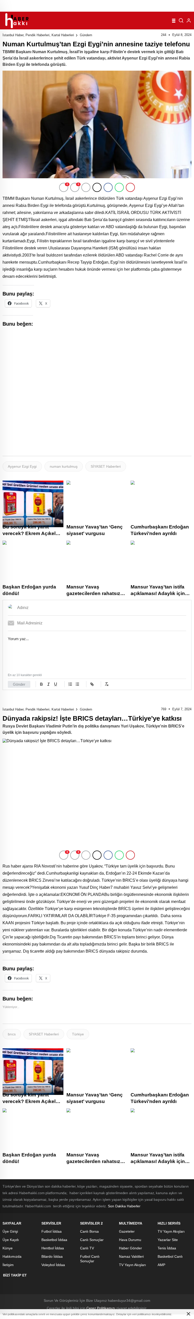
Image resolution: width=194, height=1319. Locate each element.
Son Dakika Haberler (124, 1206)
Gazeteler (127, 1231)
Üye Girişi (10, 1231)
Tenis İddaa (167, 1248)
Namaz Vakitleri (131, 1256)
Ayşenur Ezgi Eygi (22, 466)
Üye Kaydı (11, 1240)
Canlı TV (87, 1248)
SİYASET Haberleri (106, 466)
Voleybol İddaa (53, 1265)
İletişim (8, 1265)
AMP (161, 1265)
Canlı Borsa (89, 1231)
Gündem (86, 35)
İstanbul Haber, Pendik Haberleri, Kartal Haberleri (38, 35)
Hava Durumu (130, 1240)
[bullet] (77, 684)
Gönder (19, 684)
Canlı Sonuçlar (92, 1240)
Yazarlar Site (168, 1240)
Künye (8, 1248)
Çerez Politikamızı (100, 1308)
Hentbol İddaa (52, 1248)
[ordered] (70, 684)
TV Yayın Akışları (132, 1265)
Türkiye (78, 1034)
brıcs (12, 1034)
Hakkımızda (12, 1256)
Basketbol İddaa (54, 1240)
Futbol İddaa (51, 1231)
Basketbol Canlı (170, 1256)
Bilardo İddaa (52, 1256)
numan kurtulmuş (64, 466)
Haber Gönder (130, 1248)
